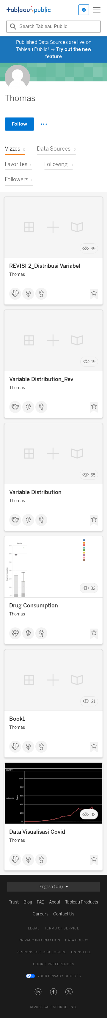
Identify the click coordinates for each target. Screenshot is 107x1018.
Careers (40, 914)
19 (93, 361)
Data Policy (77, 940)
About (54, 902)
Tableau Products (81, 902)
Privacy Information (39, 940)
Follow (19, 124)
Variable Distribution (35, 492)
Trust (14, 902)
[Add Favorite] (94, 294)
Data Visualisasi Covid (37, 832)
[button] (38, 992)
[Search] (12, 26)
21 (93, 701)
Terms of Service (61, 928)
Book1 (17, 719)
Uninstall (81, 952)
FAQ (40, 902)
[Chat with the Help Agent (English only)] (83, 9)
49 (93, 248)
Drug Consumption (33, 605)
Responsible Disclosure (41, 952)
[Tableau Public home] (29, 10)
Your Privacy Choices (59, 976)
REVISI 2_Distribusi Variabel (44, 266)
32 (93, 588)
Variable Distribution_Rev (41, 379)
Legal (34, 928)
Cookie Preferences (53, 964)
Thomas (17, 274)
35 (93, 474)
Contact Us (63, 914)
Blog (27, 902)
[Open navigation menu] (97, 10)
